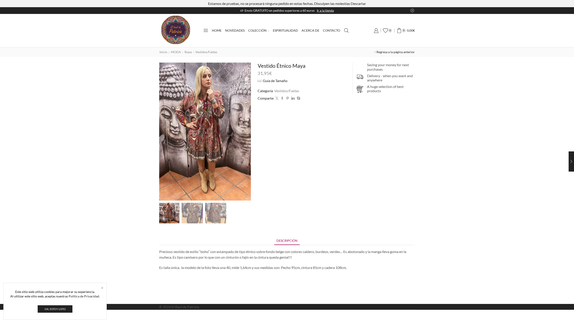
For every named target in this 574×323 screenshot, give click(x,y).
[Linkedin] (293, 98)
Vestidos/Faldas (206, 52)
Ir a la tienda (325, 10)
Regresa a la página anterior (395, 52)
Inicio (163, 52)
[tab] (287, 240)
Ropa (188, 52)
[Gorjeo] (277, 98)
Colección (257, 30)
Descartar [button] (358, 3)
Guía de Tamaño (275, 81)
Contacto (331, 30)
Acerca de (310, 30)
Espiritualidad (285, 30)
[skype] (298, 98)
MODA (176, 52)
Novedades (235, 30)
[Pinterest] (287, 98)
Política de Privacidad (84, 296)
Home (217, 30)
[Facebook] (282, 98)
